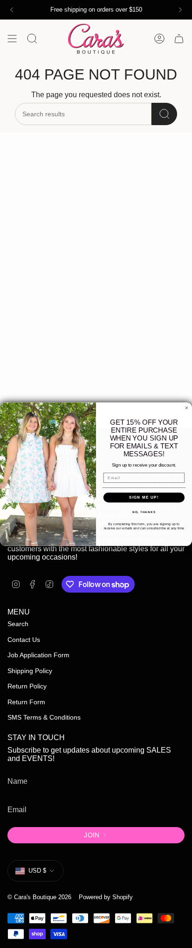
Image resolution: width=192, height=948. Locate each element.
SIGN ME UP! (144, 497)
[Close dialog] (187, 408)
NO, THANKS (144, 512)
